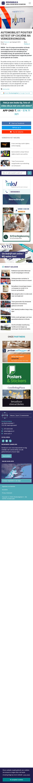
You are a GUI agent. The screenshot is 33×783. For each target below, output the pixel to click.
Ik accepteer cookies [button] (16, 779)
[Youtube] (7, 441)
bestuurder (6, 89)
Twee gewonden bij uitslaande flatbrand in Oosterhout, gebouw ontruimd (21, 303)
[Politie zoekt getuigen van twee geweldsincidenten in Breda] (6, 319)
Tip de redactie (18, 132)
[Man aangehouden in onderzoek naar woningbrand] (6, 296)
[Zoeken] (29, 173)
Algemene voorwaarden (8, 486)
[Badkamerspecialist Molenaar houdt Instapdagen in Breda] (6, 273)
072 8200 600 (8, 429)
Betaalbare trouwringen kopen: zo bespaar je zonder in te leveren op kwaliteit (21, 288)
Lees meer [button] (26, 775)
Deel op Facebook (18, 123)
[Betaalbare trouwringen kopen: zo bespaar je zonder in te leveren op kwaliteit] (6, 288)
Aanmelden (6, 456)
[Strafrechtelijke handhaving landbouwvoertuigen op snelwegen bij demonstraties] (6, 327)
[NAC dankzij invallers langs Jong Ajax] (6, 311)
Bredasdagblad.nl (12, 2)
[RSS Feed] (10, 441)
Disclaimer (5, 489)
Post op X (17, 127)
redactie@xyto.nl (9, 431)
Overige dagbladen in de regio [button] (11, 480)
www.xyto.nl (8, 433)
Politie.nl (27, 44)
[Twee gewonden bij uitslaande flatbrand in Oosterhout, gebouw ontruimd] (6, 304)
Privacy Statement (7, 493)
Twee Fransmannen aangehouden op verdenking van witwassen (20, 163)
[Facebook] (3, 441)
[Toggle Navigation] (29, 3)
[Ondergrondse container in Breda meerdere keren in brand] (6, 280)
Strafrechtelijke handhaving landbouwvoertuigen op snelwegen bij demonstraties (20, 327)
